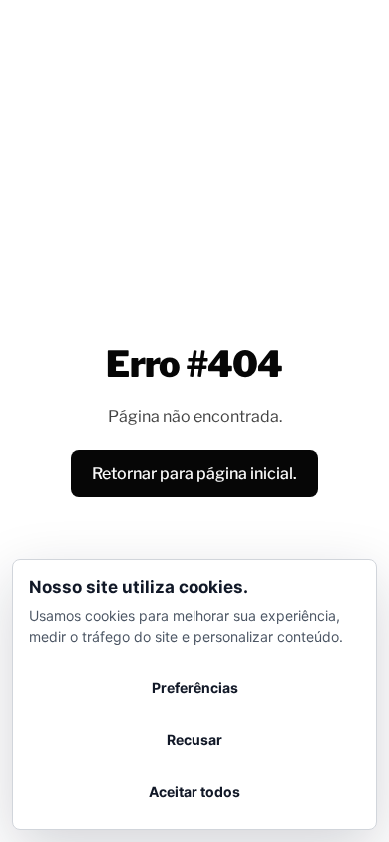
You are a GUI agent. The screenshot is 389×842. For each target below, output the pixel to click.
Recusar (194, 739)
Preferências (195, 687)
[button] (194, 473)
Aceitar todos (194, 791)
